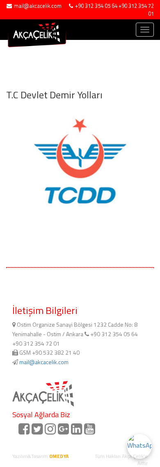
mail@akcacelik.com (44, 362)
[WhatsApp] (139, 446)
